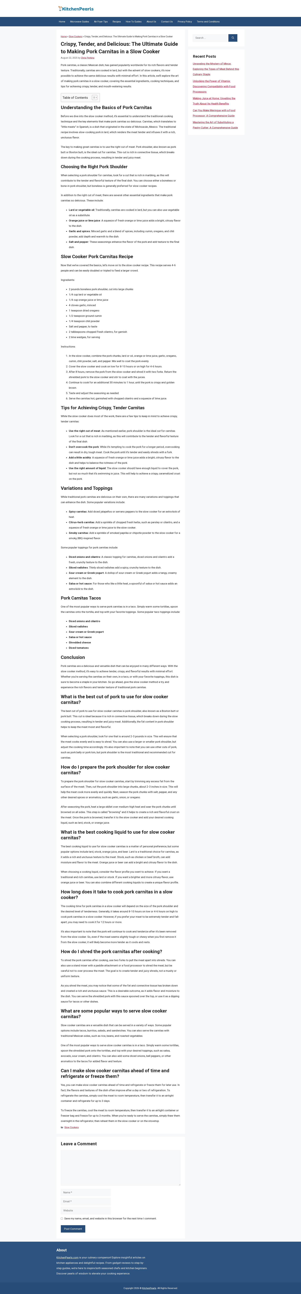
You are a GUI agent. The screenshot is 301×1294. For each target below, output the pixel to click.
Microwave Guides (79, 21)
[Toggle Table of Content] (93, 97)
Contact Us (167, 21)
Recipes (117, 21)
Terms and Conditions (208, 21)
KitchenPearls (149, 1288)
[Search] (232, 38)
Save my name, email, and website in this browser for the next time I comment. (110, 1218)
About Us (151, 21)
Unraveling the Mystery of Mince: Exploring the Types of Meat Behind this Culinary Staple (216, 69)
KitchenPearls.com (67, 1257)
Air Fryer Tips (101, 21)
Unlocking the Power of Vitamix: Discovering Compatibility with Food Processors (214, 86)
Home (62, 21)
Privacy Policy (185, 21)
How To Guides (134, 21)
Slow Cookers (75, 36)
